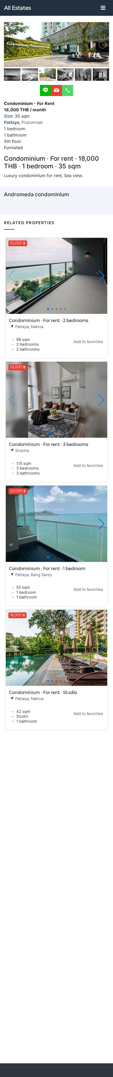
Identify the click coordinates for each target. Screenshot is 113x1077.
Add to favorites (88, 341)
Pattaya (22, 326)
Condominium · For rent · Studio (43, 692)
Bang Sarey (41, 574)
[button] (101, 275)
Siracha (22, 450)
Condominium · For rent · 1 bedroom (47, 568)
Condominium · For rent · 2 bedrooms (48, 320)
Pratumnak (32, 122)
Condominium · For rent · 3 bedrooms (48, 444)
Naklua (37, 326)
